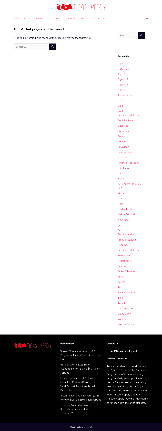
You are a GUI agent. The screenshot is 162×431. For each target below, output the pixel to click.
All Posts (123, 89)
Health (84, 18)
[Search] (52, 47)
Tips (120, 297)
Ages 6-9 (123, 84)
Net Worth (123, 219)
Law (120, 198)
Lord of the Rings (127, 209)
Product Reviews (127, 239)
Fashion (122, 157)
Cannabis (123, 131)
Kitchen (27, 18)
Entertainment (55, 18)
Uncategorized (126, 308)
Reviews (122, 266)
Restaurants (125, 260)
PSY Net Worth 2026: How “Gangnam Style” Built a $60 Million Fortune (80, 368)
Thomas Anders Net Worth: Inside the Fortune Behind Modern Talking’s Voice (79, 409)
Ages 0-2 (123, 63)
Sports (121, 281)
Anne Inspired (126, 95)
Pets (120, 225)
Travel (121, 303)
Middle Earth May (128, 214)
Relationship (99, 18)
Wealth (122, 318)
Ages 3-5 (123, 79)
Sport (121, 276)
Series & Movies (126, 271)
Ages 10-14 (124, 68)
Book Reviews (125, 120)
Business (123, 125)
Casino (39, 18)
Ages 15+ (123, 74)
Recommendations (128, 250)
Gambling (71, 18)
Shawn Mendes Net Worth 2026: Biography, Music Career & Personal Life (80, 355)
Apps (121, 100)
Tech (120, 287)
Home (16, 18)
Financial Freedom (128, 162)
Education (123, 146)
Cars (120, 136)
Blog (120, 105)
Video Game (124, 313)
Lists (120, 203)
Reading (122, 244)
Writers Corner (126, 324)
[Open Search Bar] (147, 18)
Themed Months (127, 292)
